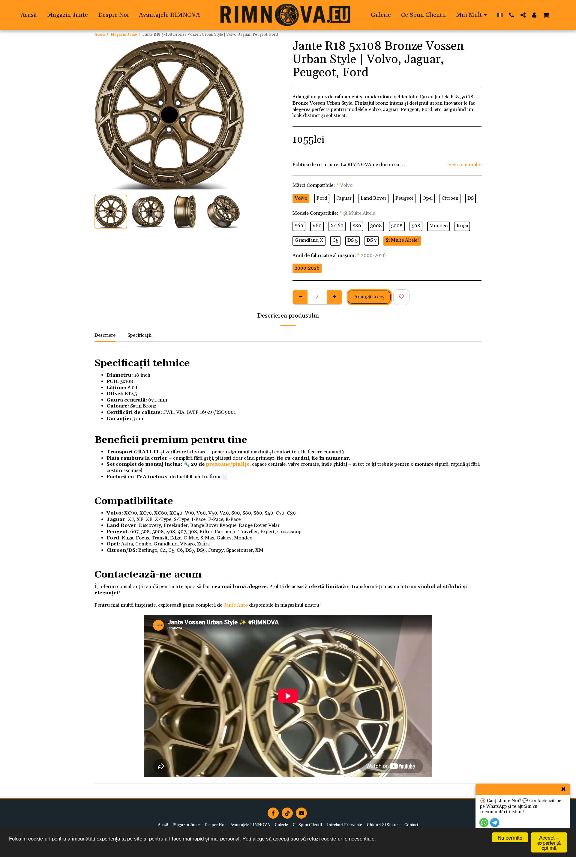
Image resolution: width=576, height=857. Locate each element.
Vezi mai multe (465, 165)
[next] (235, 114)
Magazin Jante (124, 34)
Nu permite (510, 837)
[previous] (104, 114)
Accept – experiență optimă (549, 842)
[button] (511, 15)
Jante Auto (236, 605)
